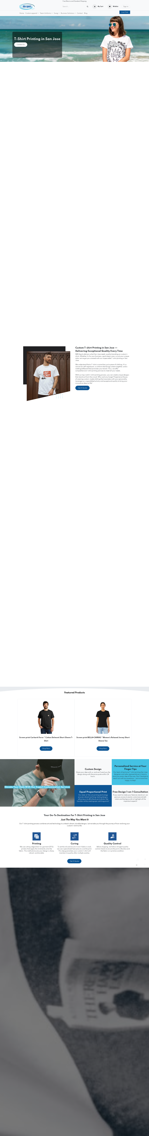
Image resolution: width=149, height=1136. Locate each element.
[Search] (87, 6)
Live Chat (124, 12)
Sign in (125, 6)
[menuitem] (22, 13)
